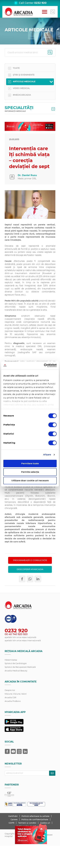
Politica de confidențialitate (35, 819)
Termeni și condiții (27, 823)
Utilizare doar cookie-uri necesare (30, 480)
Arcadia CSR (10, 697)
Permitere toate (30, 463)
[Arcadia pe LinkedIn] (25, 751)
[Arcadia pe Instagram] (19, 751)
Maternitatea (11, 660)
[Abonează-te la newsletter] (52, 773)
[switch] (52, 424)
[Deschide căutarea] (52, 12)
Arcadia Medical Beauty (16, 670)
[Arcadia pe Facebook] (7, 751)
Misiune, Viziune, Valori (16, 694)
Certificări (13, 816)
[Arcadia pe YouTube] (13, 751)
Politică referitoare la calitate (36, 816)
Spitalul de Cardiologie (16, 663)
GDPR (12, 823)
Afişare (47, 454)
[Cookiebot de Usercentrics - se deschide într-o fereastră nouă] (44, 365)
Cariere (14, 819)
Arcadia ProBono (13, 701)
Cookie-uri (45, 823)
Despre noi (10, 690)
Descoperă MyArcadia (30, 569)
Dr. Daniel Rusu (27, 175)
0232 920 (40, 3)
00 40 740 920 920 (16, 634)
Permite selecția (30, 472)
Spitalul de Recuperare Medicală (20, 667)
